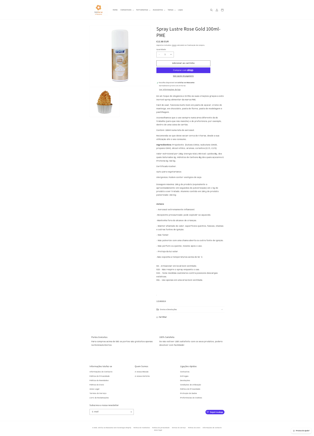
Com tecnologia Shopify (122, 428)
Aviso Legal (94, 389)
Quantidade (161, 49)
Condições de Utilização (190, 385)
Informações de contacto (212, 428)
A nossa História (142, 376)
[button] (127, 10)
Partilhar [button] (163, 317)
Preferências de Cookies (191, 398)
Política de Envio (97, 385)
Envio (174, 45)
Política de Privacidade (100, 376)
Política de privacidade (161, 428)
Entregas (184, 376)
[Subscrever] (131, 412)
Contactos (185, 372)
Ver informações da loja (170, 90)
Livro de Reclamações (99, 398)
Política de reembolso (142, 428)
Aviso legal (158, 430)
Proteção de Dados (188, 393)
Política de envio (194, 428)
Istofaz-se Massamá (105, 428)
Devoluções (185, 380)
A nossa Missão (141, 372)
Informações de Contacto (101, 372)
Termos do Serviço (98, 393)
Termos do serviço (179, 428)
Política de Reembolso (99, 380)
